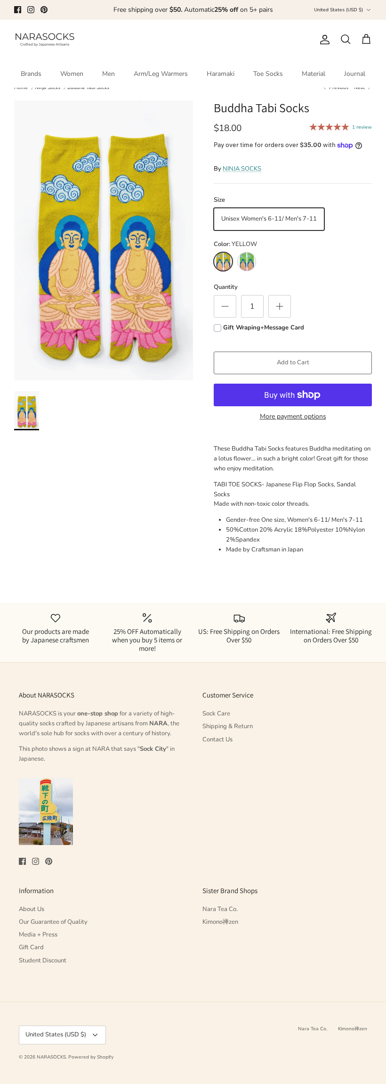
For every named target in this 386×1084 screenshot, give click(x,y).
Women (71, 73)
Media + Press (38, 934)
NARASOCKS (51, 1057)
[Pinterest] (44, 9)
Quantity (226, 287)
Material (313, 73)
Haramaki (220, 73)
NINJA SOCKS (242, 168)
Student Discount (42, 960)
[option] (103, 240)
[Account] (322, 39)
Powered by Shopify (90, 1057)
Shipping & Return (227, 726)
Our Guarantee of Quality (53, 922)
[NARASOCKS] (44, 39)
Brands (31, 73)
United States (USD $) (338, 10)
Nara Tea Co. (220, 909)
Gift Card (31, 947)
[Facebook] (17, 9)
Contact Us (217, 739)
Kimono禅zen (220, 922)
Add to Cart (293, 362)
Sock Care (216, 713)
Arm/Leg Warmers (161, 73)
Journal (354, 73)
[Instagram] (30, 9)
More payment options (293, 417)
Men (108, 73)
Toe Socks (268, 73)
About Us (31, 909)
